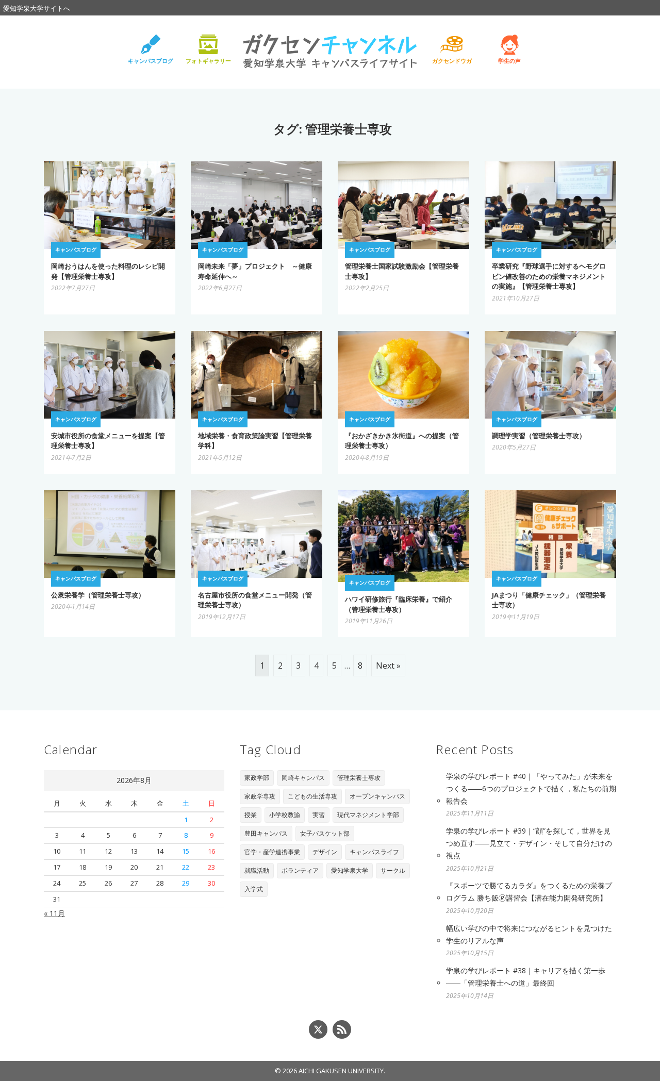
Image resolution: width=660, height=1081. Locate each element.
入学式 (253, 889)
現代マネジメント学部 (368, 814)
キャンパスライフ (374, 851)
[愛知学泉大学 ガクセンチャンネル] (330, 50)
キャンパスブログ (150, 60)
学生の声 (509, 60)
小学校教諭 (284, 814)
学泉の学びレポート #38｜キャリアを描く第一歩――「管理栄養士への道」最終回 (525, 977)
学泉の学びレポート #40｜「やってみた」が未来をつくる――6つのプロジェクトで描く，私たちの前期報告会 (531, 788)
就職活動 (256, 870)
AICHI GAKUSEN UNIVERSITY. (342, 1070)
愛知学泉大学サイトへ (36, 8)
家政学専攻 (259, 796)
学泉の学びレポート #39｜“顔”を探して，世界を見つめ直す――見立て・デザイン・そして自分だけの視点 (529, 843)
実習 (318, 814)
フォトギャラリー (208, 60)
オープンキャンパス (377, 796)
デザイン (324, 851)
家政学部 (256, 777)
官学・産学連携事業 (272, 851)
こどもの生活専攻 (312, 796)
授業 (250, 814)
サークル (393, 870)
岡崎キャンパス (303, 777)
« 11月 (54, 913)
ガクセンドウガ (452, 60)
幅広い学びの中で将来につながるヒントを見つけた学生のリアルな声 (529, 934)
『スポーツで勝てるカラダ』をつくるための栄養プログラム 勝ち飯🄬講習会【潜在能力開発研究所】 (529, 891)
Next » (388, 665)
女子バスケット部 (325, 833)
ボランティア (300, 870)
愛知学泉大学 (349, 870)
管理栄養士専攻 (359, 777)
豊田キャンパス (266, 833)
